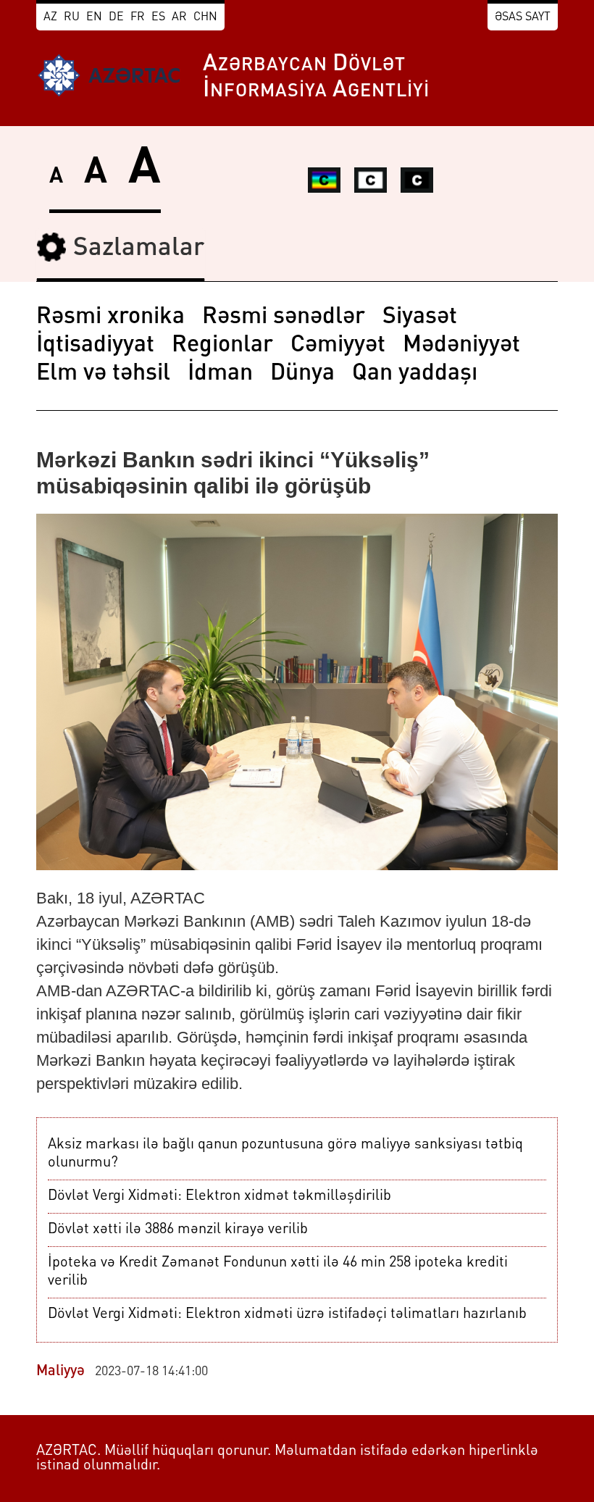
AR (179, 17)
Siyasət (419, 317)
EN (94, 17)
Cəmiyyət (337, 345)
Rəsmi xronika (110, 317)
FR (137, 17)
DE (116, 17)
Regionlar (222, 345)
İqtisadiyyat (95, 345)
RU (72, 17)
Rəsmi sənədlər (283, 317)
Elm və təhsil (103, 373)
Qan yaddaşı (414, 373)
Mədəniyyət (461, 345)
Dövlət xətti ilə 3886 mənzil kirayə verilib (178, 1229)
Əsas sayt (523, 17)
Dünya (302, 373)
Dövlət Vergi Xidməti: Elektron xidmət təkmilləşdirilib (219, 1196)
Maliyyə (60, 1371)
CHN (205, 17)
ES (158, 17)
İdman (220, 373)
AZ (50, 17)
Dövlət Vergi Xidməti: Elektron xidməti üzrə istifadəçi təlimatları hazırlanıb (287, 1314)
